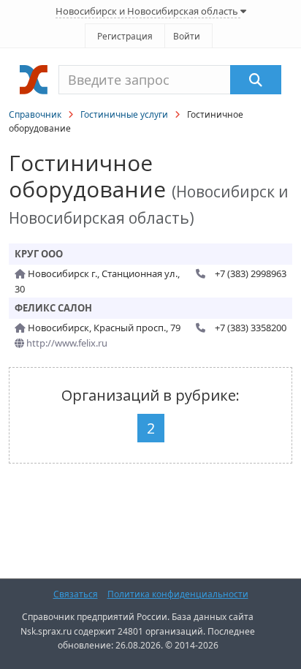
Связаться (75, 594)
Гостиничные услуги (124, 114)
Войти (186, 36)
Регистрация (125, 36)
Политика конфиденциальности (177, 594)
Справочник (35, 114)
